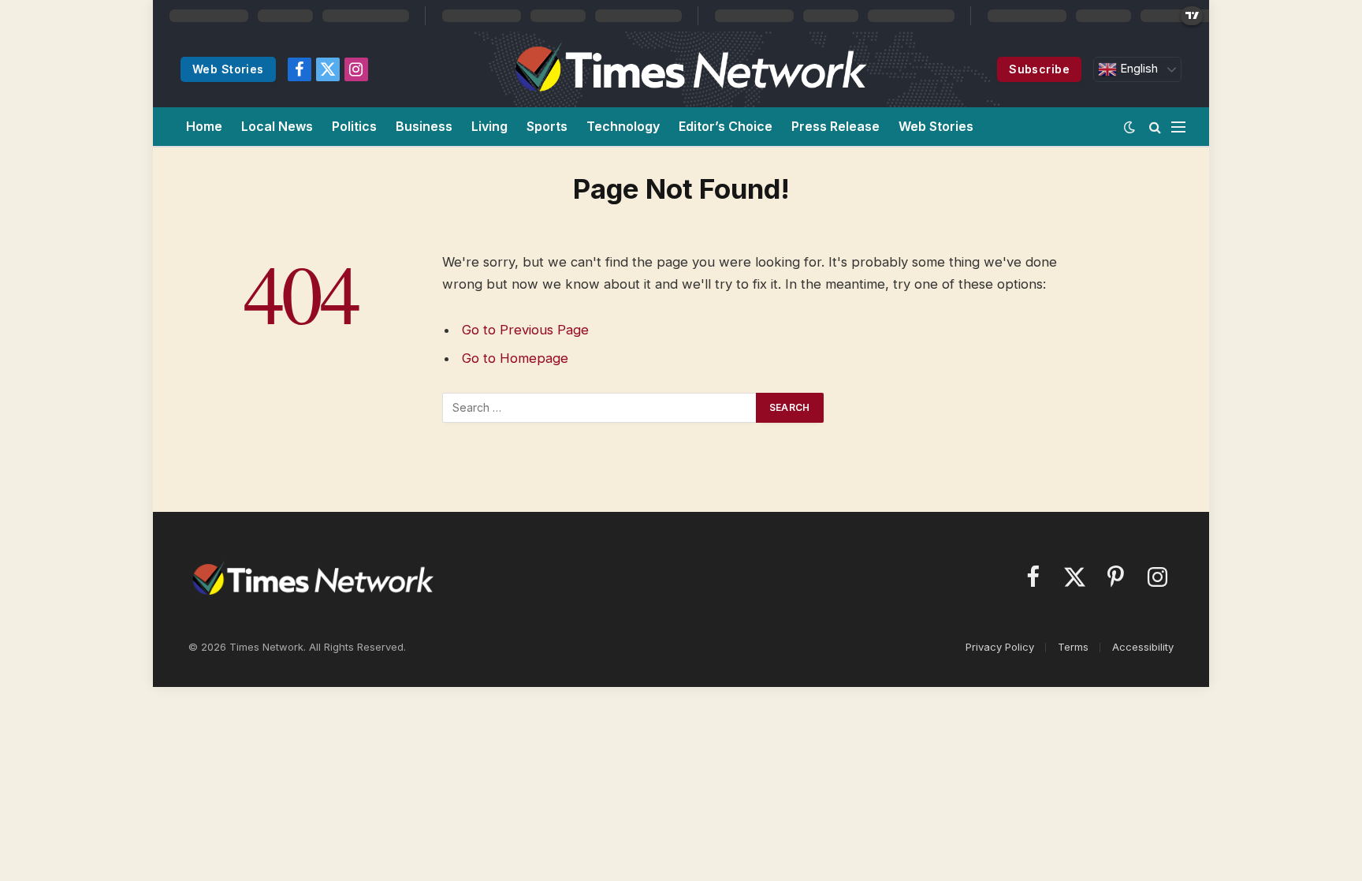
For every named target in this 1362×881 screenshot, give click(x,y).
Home (204, 126)
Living (489, 126)
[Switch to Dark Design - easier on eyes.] (1129, 127)
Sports (547, 126)
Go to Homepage (515, 358)
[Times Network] (688, 69)
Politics (354, 126)
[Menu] (1178, 126)
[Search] (1155, 126)
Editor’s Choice (725, 126)
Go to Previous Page (525, 330)
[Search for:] (599, 408)
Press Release (835, 126)
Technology (623, 126)
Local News (277, 126)
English (1137, 69)
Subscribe (1039, 69)
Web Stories (228, 69)
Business (424, 126)
